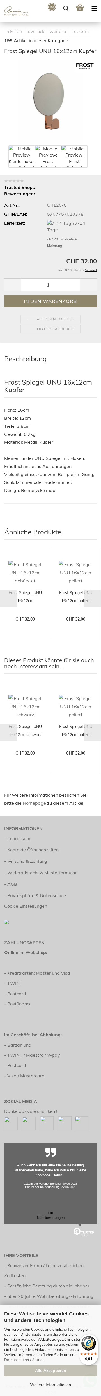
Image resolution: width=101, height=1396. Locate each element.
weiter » (58, 31)
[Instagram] (29, 1122)
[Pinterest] (47, 1122)
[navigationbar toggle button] (94, 8)
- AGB (10, 884)
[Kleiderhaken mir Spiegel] (50, 101)
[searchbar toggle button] (66, 8)
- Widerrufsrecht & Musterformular (40, 872)
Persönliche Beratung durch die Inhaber (48, 1286)
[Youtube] (65, 1122)
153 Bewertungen (50, 1217)
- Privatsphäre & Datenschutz (35, 895)
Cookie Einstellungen (25, 906)
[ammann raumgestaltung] (14, 11)
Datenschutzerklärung (23, 1359)
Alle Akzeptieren (50, 1370)
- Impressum (17, 838)
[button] (12, 284)
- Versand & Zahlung (25, 861)
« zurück (36, 31)
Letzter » (80, 31)
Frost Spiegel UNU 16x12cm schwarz (25, 730)
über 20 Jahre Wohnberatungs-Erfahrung (50, 1296)
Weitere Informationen (50, 1384)
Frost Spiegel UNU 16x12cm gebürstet (25, 598)
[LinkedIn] (81, 1122)
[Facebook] (11, 1122)
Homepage (34, 803)
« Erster (14, 31)
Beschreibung (25, 358)
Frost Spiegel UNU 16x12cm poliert (75, 596)
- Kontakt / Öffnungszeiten (31, 849)
